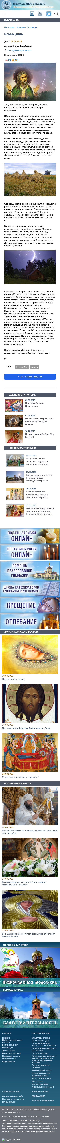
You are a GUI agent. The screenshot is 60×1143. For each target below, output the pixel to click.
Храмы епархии (40, 1092)
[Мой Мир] (16, 59)
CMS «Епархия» (42, 1116)
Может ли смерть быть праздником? (20, 777)
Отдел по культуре (40, 1053)
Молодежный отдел (40, 1084)
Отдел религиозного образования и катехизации (44, 1044)
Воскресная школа (40, 1076)
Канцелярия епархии (41, 1038)
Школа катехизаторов (41, 1078)
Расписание (38, 1096)
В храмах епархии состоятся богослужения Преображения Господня (24, 883)
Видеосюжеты (8, 1062)
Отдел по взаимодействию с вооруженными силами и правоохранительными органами (44, 1059)
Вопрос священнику (43, 1101)
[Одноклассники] (13, 59)
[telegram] (48, 14)
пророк (34, 367)
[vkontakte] (32, 14)
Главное (21, 27)
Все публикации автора (19, 50)
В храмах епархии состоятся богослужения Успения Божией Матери (28, 935)
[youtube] (40, 14)
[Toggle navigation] (4, 14)
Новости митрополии (11, 1053)
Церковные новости (11, 1056)
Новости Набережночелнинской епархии (12, 1040)
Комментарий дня (10, 1045)
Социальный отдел (40, 1041)
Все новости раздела (31, 377)
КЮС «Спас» (37, 1081)
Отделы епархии (41, 1033)
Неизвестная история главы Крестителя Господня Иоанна (39, 421)
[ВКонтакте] (9, 59)
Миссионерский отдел (41, 1070)
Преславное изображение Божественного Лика (26, 728)
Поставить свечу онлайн (13, 1099)
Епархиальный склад (41, 1073)
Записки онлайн (11, 1092)
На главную (9, 27)
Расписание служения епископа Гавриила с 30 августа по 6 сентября (30, 831)
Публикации (31, 27)
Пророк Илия (22, 367)
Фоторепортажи (9, 1059)
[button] (56, 14)
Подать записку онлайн (12, 1096)
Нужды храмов (8, 1102)
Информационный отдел (43, 1087)
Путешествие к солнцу (13, 679)
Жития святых (8, 1051)
